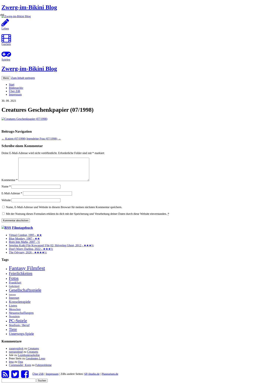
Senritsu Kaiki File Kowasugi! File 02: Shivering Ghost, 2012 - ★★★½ (51, 245)
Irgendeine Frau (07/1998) (43, 138)
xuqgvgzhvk (16, 348)
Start (11, 84)
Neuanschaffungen (21, 313)
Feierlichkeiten (20, 273)
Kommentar (9, 180)
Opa (20, 361)
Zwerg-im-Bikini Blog (29, 7)
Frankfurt (15, 282)
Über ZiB (14, 91)
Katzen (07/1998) (13, 138)
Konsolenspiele (20, 302)
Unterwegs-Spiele (21, 334)
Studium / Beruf (19, 325)
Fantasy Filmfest (27, 268)
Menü (6, 78)
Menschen (15, 309)
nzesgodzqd (16, 351)
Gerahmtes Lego (35, 358)
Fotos (14, 278)
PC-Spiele (18, 320)
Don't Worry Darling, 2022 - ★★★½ (31, 248)
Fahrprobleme (43, 365)
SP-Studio (92, 373)
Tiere (13, 329)
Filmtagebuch (22, 228)
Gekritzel (14, 286)
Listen (13, 305)
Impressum (15, 94)
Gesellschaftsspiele (25, 290)
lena (11, 361)
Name (6, 186)
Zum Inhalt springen (23, 77)
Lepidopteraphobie (29, 355)
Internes (12, 294)
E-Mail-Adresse (11, 193)
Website (6, 200)
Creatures (33, 348)
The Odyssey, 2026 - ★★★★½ (28, 252)
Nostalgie (14, 316)
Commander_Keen (20, 365)
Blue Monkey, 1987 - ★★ (24, 238)
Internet (14, 298)
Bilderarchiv (16, 87)
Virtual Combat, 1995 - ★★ (25, 235)
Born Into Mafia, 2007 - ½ (24, 241)
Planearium (110, 373)
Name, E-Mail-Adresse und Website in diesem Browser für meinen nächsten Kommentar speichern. (64, 207)
